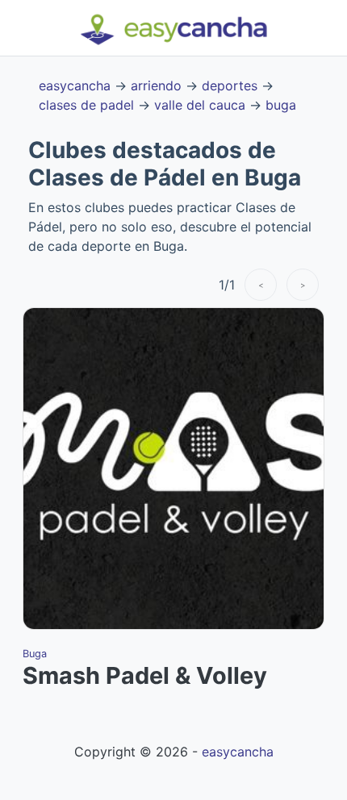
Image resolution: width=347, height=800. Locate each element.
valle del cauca (199, 105)
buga (280, 105)
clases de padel (86, 105)
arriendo (156, 85)
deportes (229, 85)
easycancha (75, 85)
